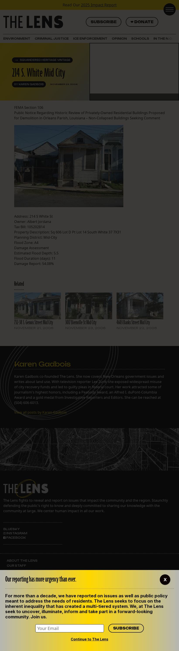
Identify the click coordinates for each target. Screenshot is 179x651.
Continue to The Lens (89, 639)
